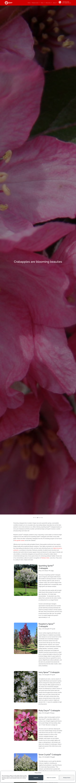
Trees (42, 2)
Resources (48, 2)
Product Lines (35, 2)
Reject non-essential (51, 777)
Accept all (36, 777)
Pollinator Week (45, 558)
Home (29, 2)
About (54, 2)
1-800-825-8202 (65, 1)
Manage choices (66, 777)
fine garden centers (20, 540)
